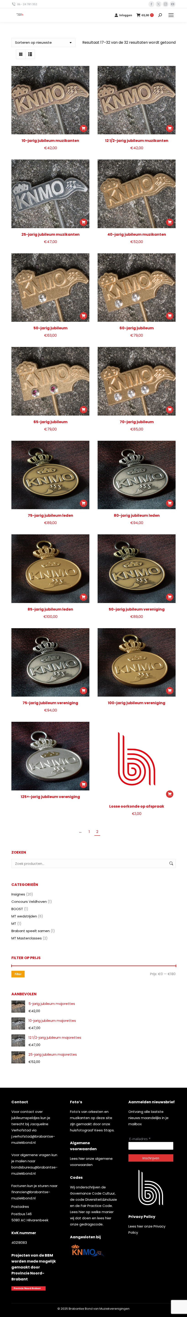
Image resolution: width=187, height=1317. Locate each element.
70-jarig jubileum (137, 422)
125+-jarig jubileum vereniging (50, 796)
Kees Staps (104, 1130)
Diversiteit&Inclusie (101, 1199)
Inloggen (125, 15)
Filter (18, 974)
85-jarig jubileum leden (50, 609)
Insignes (18, 894)
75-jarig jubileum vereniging (50, 703)
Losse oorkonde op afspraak (136, 806)
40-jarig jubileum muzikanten (136, 234)
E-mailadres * (140, 1139)
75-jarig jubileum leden (50, 515)
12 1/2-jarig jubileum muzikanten (136, 140)
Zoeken (171, 863)
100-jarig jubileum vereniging (136, 703)
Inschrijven (150, 1158)
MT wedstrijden (24, 916)
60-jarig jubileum (136, 328)
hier (82, 1158)
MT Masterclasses (26, 938)
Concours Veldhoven (29, 901)
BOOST (17, 908)
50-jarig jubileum (51, 328)
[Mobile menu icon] (171, 15)
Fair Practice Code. (97, 1205)
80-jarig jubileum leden (137, 515)
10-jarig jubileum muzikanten (50, 140)
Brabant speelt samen (30, 930)
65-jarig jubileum (51, 422)
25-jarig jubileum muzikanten (50, 234)
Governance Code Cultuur (92, 1193)
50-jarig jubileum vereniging (137, 609)
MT (13, 923)
